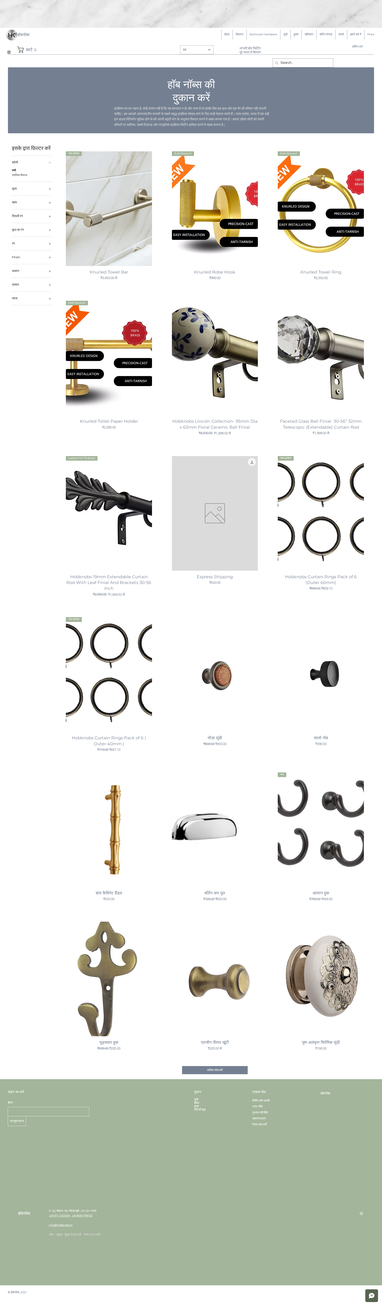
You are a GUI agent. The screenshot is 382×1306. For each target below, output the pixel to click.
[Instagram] (9, 52)
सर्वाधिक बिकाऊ (19, 175)
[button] (29, 49)
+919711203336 (59, 1215)
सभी (14, 170)
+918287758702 (82, 1215)
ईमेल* (11, 1102)
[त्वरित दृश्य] (215, 358)
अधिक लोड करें (215, 1070)
